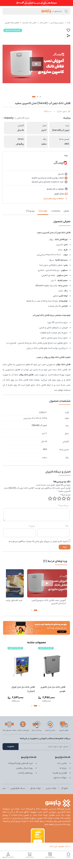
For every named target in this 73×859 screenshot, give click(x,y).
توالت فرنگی (35, 788)
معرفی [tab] (66, 211)
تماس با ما (62, 763)
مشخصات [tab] (55, 211)
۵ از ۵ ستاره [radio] (50, 498)
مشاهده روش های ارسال (53, 198)
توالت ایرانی (51, 788)
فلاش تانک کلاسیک (29, 23)
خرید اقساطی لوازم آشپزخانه (20, 763)
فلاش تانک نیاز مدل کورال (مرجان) (23, 689)
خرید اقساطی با (22, 118)
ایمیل (32, 526)
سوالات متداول (60, 777)
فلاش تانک (43, 23)
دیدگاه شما (63, 505)
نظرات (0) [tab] (43, 211)
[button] (35, 610)
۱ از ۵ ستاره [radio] (68, 498)
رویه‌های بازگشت (25, 773)
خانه (68, 23)
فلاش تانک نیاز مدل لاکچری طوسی (53, 689)
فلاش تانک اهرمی (12, 23)
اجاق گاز (64, 788)
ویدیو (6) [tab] (30, 211)
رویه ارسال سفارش (24, 768)
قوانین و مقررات (59, 773)
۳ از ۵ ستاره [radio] (59, 498)
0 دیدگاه (47, 111)
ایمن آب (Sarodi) (39, 425)
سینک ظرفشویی (18, 788)
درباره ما (63, 768)
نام (67, 526)
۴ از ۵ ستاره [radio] (55, 498)
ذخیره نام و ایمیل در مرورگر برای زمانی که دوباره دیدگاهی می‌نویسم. (38, 541)
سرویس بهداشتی (57, 23)
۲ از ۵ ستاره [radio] (64, 498)
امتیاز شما (65, 495)
